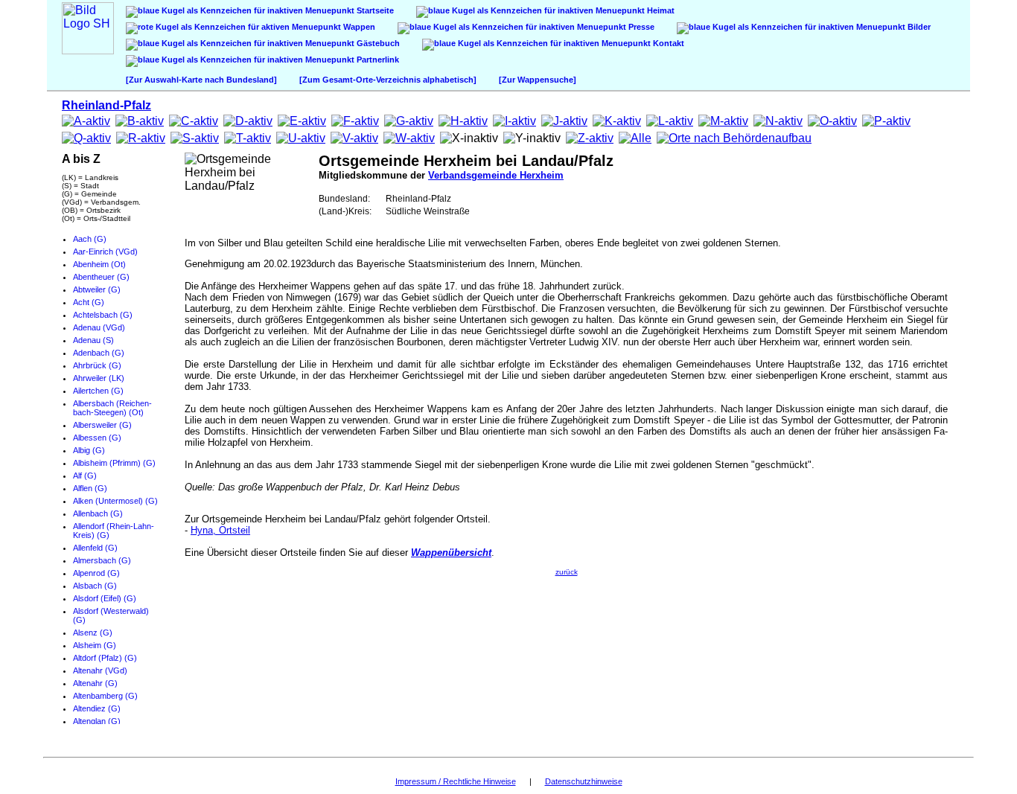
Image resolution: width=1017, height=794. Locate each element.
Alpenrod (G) (96, 573)
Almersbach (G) (102, 560)
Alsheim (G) (94, 645)
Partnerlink (376, 59)
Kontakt (667, 43)
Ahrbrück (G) (97, 365)
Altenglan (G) (97, 721)
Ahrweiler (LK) (98, 378)
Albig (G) (89, 450)
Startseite (374, 10)
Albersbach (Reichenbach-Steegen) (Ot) (112, 408)
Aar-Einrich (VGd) (105, 251)
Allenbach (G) (98, 513)
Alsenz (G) (92, 632)
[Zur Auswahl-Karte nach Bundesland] (201, 79)
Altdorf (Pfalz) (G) (105, 657)
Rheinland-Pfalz (106, 105)
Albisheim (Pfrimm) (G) (114, 462)
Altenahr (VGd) (100, 670)
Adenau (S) (93, 340)
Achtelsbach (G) (103, 314)
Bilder (918, 26)
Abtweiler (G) (97, 289)
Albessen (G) (97, 437)
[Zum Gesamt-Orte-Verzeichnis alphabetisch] (387, 79)
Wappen (358, 26)
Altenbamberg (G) (105, 695)
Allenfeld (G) (95, 547)
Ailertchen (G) (98, 390)
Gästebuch (377, 43)
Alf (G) (85, 475)
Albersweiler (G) (102, 424)
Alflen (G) (90, 488)
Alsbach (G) (95, 585)
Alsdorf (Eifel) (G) (104, 598)
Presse (640, 26)
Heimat (660, 10)
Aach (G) (89, 238)
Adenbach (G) (98, 352)
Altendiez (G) (97, 708)
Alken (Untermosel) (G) (115, 500)
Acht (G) (88, 302)
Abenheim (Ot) (99, 264)
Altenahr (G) (95, 683)
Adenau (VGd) (99, 327)
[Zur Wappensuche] (537, 79)
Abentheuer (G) (101, 276)
